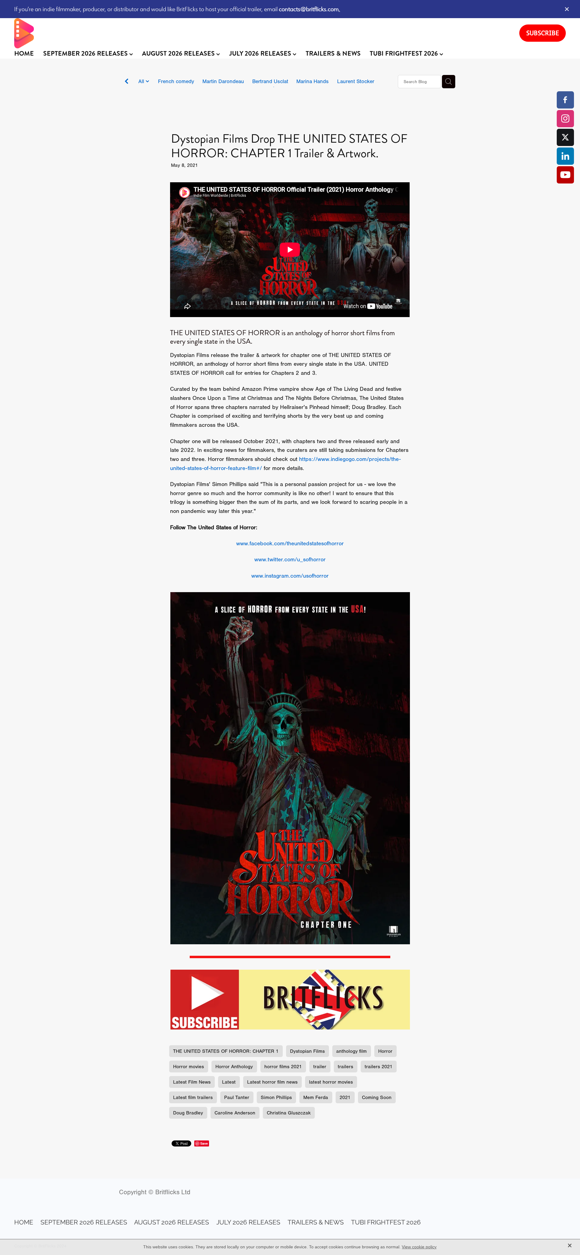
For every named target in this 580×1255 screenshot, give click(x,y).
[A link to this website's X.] (565, 137)
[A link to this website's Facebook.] (565, 100)
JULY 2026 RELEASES (261, 53)
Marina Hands (312, 81)
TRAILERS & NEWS (333, 53)
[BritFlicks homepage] (260, 33)
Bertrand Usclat (270, 81)
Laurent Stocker (355, 81)
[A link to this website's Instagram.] (565, 118)
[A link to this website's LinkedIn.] (565, 156)
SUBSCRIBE (542, 33)
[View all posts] (126, 82)
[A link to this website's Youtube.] (565, 174)
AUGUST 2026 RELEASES (179, 53)
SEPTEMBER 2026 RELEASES (86, 53)
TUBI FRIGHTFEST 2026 (405, 53)
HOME (24, 53)
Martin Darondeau (223, 81)
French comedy (176, 81)
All (142, 81)
